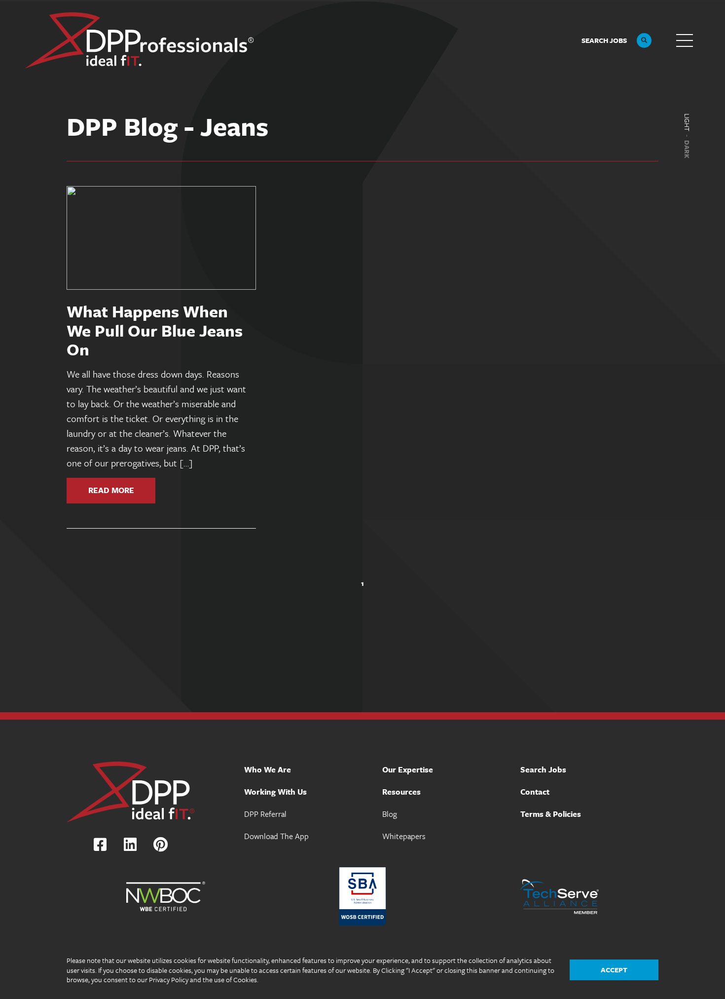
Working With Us (275, 792)
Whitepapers (404, 836)
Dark (687, 149)
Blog (389, 814)
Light (687, 122)
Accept (614, 969)
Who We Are (267, 769)
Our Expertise (407, 769)
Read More (111, 490)
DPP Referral (265, 814)
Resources (401, 792)
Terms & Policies (550, 814)
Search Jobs (543, 769)
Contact (534, 792)
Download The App (276, 836)
